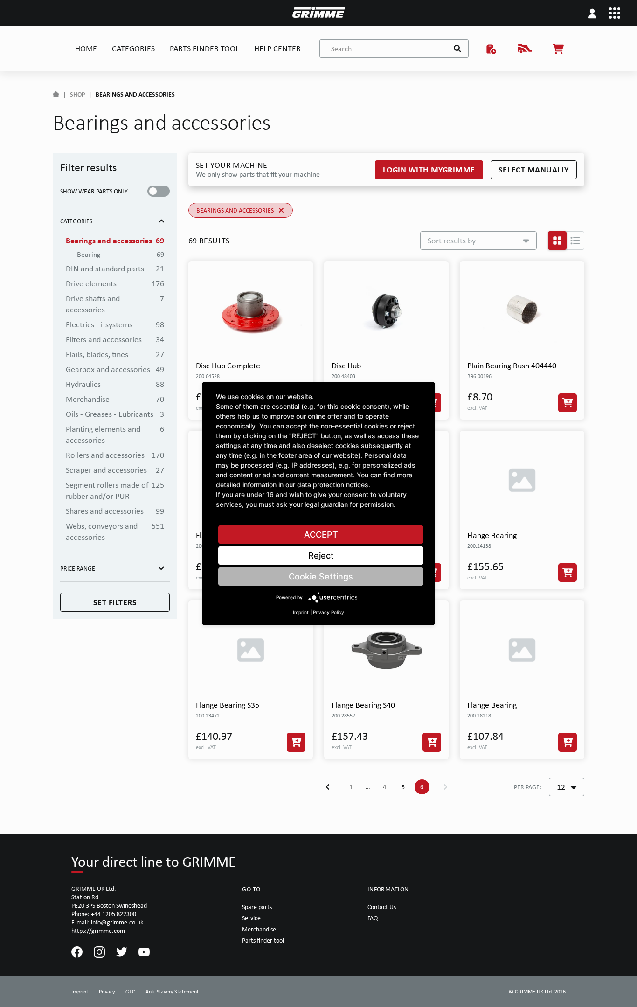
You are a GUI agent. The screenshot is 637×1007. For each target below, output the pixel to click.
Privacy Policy (328, 612)
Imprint (301, 612)
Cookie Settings (321, 576)
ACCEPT (321, 534)
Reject (321, 555)
